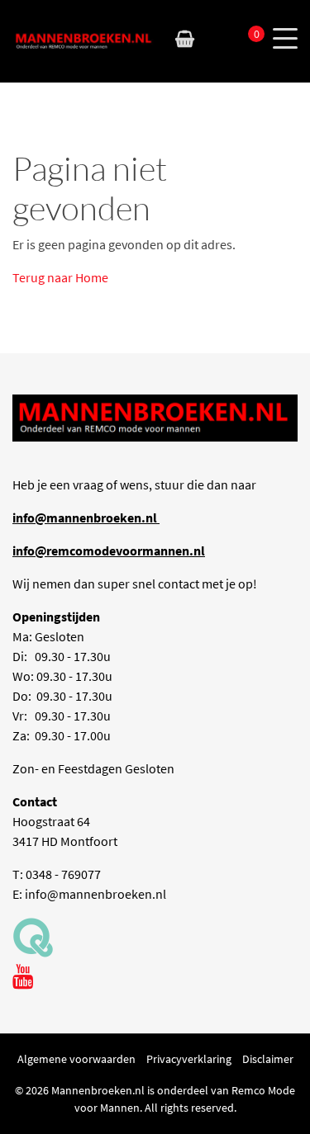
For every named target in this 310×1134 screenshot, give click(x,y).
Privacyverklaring (188, 1058)
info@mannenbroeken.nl (95, 894)
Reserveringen (215, 38)
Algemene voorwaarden (76, 1058)
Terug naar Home (60, 277)
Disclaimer (267, 1058)
